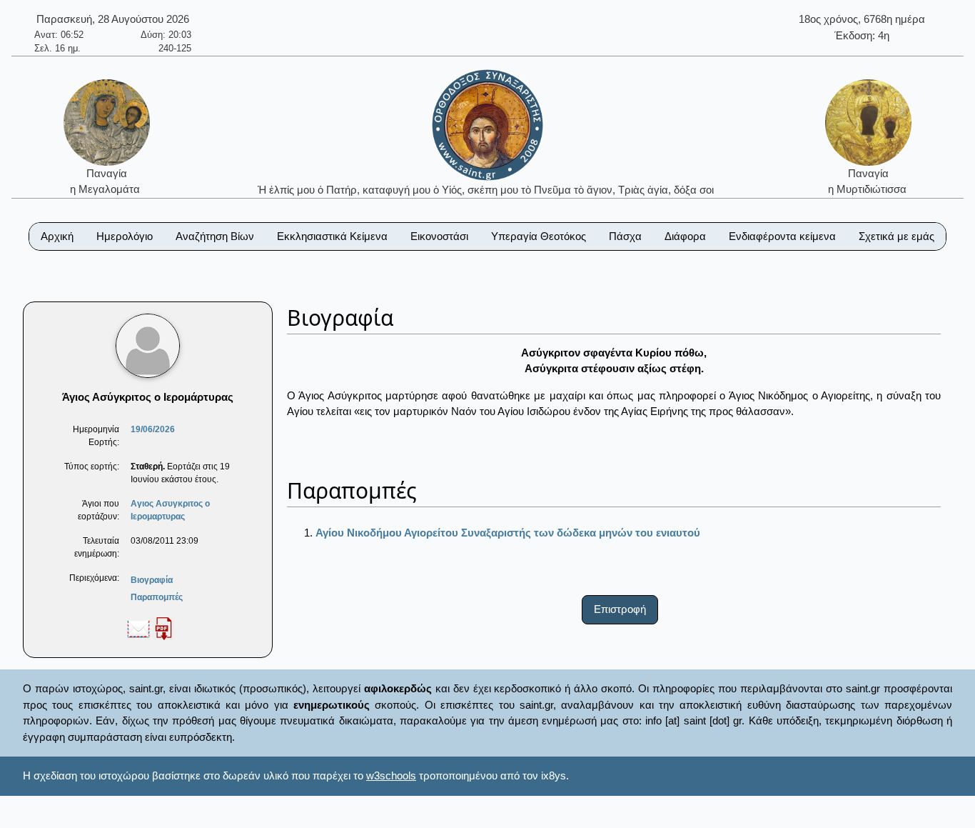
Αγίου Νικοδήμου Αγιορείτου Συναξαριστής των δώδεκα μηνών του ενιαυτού (507, 533)
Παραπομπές (157, 597)
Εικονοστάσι (439, 236)
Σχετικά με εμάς (896, 236)
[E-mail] (138, 628)
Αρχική (57, 236)
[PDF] (163, 628)
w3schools (391, 775)
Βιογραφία (152, 580)
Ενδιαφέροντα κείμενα (782, 236)
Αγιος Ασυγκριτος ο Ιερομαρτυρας (170, 510)
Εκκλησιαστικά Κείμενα (332, 236)
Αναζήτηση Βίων (215, 236)
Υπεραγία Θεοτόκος (538, 236)
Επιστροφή (620, 609)
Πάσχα (625, 236)
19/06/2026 (153, 429)
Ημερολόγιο (124, 236)
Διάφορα (685, 236)
